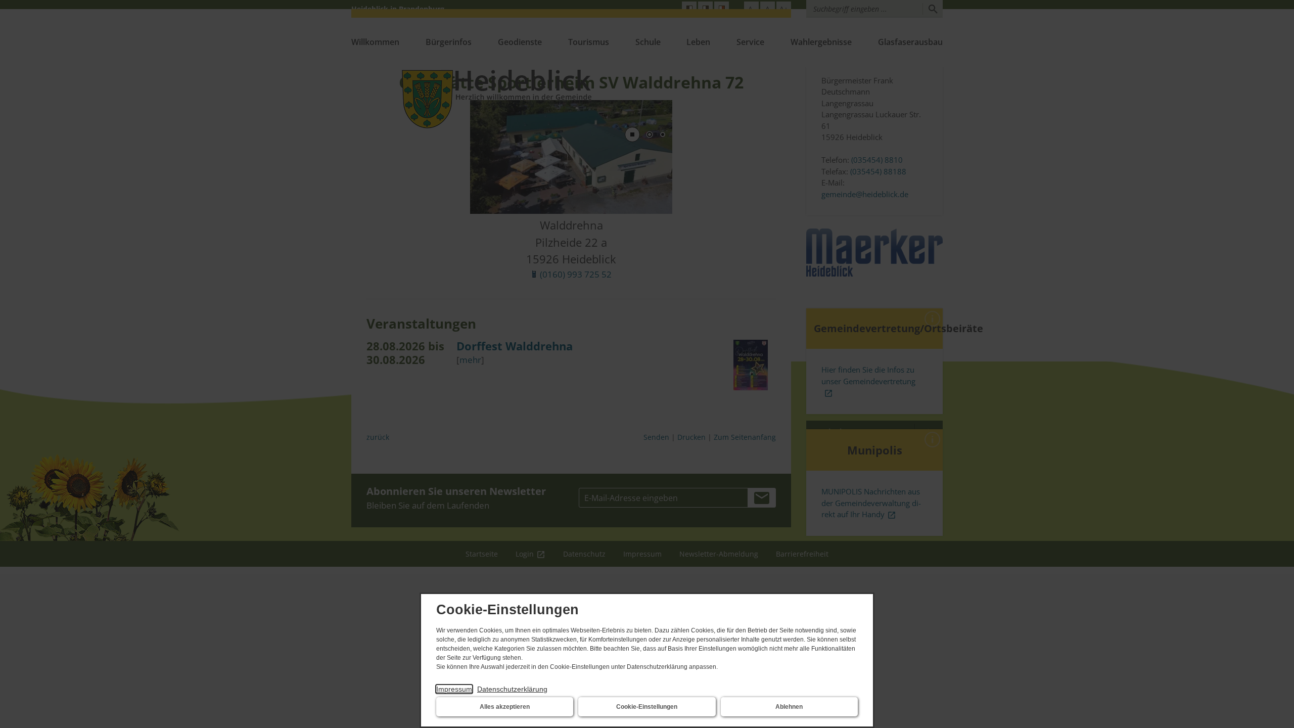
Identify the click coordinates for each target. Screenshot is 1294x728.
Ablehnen (789, 706)
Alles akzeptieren (505, 706)
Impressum (454, 689)
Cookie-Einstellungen (646, 706)
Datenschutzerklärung (512, 689)
